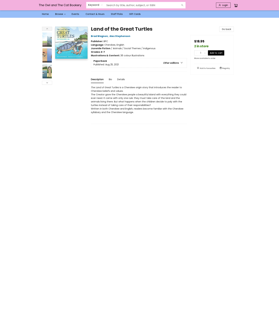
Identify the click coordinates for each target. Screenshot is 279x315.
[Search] (182, 5)
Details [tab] (121, 79)
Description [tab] (97, 79)
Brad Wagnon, (100, 36)
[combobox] (95, 5)
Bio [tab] (110, 79)
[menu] (139, 14)
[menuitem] (45, 14)
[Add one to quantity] (205, 53)
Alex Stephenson (119, 36)
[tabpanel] (139, 105)
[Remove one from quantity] (196, 53)
